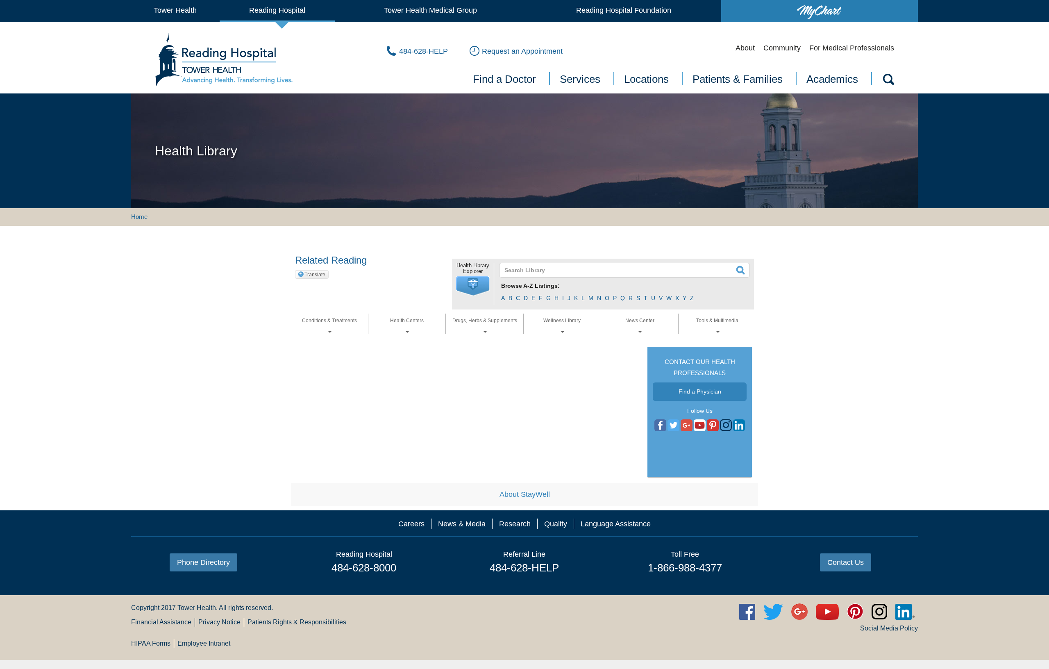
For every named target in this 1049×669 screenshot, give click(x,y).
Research (515, 524)
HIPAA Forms (150, 643)
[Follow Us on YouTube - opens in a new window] (687, 425)
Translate (314, 275)
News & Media (462, 524)
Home (139, 216)
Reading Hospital (277, 10)
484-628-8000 (364, 568)
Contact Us (845, 562)
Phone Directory (203, 562)
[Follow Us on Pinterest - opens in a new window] (713, 425)
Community (782, 48)
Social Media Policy (889, 628)
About (745, 48)
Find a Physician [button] (700, 391)
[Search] (888, 81)
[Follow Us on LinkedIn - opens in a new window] (739, 425)
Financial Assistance (161, 622)
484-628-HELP (524, 568)
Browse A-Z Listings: (530, 285)
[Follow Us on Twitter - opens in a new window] (673, 425)
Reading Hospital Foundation (623, 10)
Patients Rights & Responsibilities (296, 622)
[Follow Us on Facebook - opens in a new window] (660, 425)
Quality (555, 524)
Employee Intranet (203, 643)
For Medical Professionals (851, 48)
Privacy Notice (219, 622)
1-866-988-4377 (685, 568)
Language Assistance (616, 524)
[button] (473, 286)
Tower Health (175, 10)
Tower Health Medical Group (430, 10)
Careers (411, 524)
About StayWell (525, 494)
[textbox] (619, 270)
